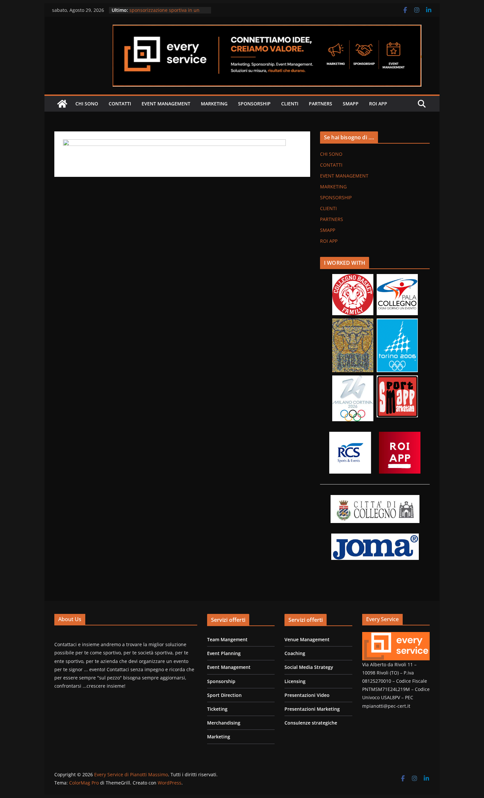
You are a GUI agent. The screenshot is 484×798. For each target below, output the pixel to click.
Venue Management (307, 639)
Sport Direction (224, 695)
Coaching (294, 653)
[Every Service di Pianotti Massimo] (62, 104)
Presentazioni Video (307, 695)
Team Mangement (227, 639)
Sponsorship (221, 681)
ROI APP (378, 103)
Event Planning (224, 653)
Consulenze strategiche (310, 723)
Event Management (229, 667)
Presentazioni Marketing (312, 709)
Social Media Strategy (308, 667)
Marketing (218, 736)
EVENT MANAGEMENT (166, 103)
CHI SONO (86, 103)
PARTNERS (320, 103)
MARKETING (214, 103)
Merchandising (223, 723)
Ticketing (217, 709)
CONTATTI (120, 103)
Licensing (295, 681)
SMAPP (351, 103)
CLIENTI (289, 103)
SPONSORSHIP (254, 103)
